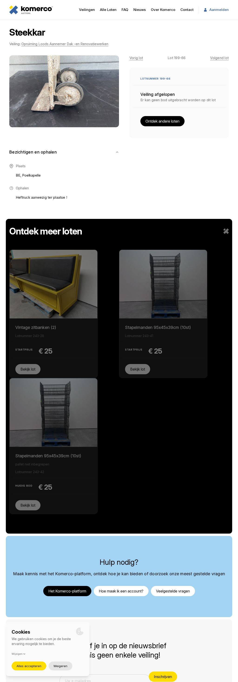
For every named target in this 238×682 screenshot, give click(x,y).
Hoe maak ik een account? (121, 472)
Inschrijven (163, 558)
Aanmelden (219, 9)
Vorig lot (136, 58)
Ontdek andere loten (162, 121)
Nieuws (139, 9)
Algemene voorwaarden (172, 620)
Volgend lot (219, 58)
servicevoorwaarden (137, 677)
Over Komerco (163, 9)
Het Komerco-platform (67, 472)
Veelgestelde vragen (173, 472)
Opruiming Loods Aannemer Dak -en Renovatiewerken (64, 44)
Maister (214, 677)
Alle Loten (108, 9)
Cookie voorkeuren (168, 633)
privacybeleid (109, 677)
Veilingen (87, 9)
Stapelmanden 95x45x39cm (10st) (116, 315)
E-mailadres (71, 550)
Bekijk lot (27, 368)
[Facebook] (209, 621)
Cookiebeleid (164, 626)
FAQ (125, 9)
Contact (187, 9)
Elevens (227, 677)
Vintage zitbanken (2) (35, 312)
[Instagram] (220, 621)
